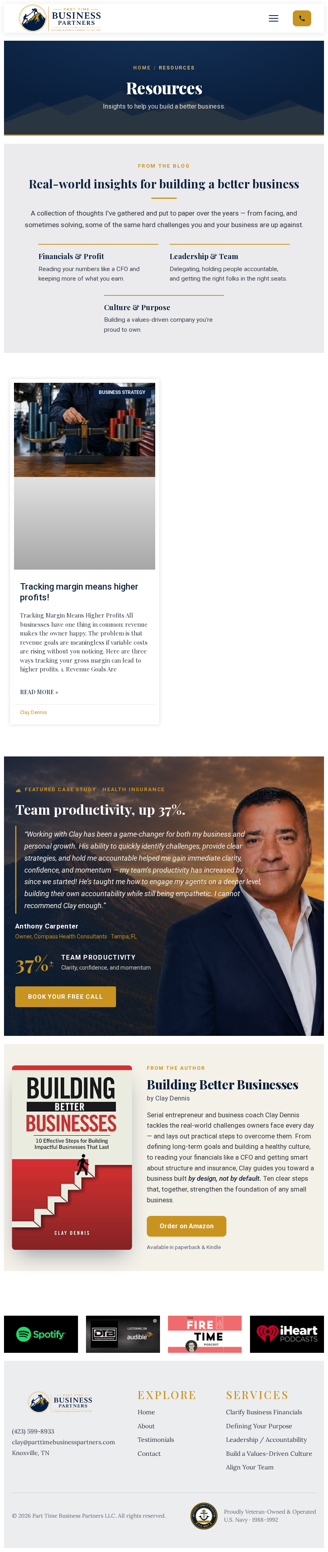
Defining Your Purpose (259, 1426)
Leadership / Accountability (266, 1439)
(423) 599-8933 (33, 1431)
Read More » (39, 692)
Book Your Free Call (65, 996)
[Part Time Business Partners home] (60, 18)
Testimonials (156, 1439)
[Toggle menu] (273, 18)
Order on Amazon (187, 1226)
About (146, 1426)
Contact (149, 1453)
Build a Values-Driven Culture (269, 1453)
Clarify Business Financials (264, 1412)
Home (142, 68)
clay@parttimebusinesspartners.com (63, 1442)
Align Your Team (250, 1467)
